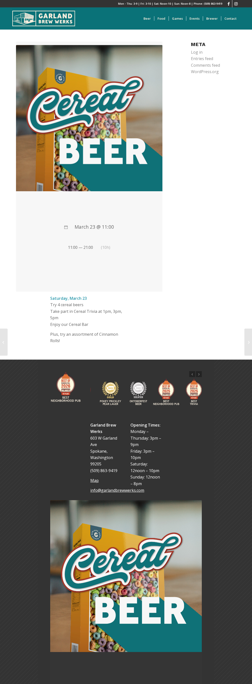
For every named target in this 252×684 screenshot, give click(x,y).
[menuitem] (147, 18)
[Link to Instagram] (236, 3)
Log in (197, 52)
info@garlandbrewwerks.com (117, 490)
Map (94, 480)
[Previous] (192, 374)
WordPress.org (205, 71)
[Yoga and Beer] (4, 342)
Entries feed (202, 58)
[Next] (199, 374)
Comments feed (205, 65)
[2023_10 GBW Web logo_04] (43, 18)
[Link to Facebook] (228, 3)
